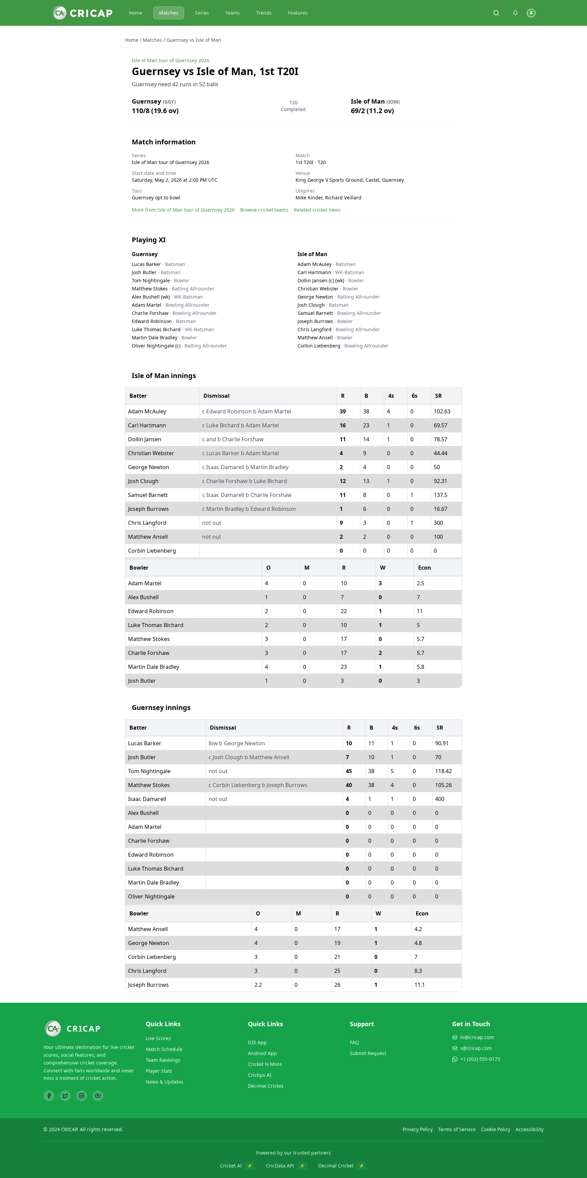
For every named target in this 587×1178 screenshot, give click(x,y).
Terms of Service (457, 1129)
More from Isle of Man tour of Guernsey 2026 (183, 210)
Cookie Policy (495, 1129)
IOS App (257, 1042)
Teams (232, 13)
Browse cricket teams (264, 210)
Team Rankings (163, 1060)
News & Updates (164, 1081)
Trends (264, 13)
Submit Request (368, 1053)
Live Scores (158, 1038)
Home (135, 13)
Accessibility (530, 1129)
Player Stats (159, 1071)
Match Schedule (164, 1049)
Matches (168, 13)
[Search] (496, 12)
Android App (262, 1053)
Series (202, 13)
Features (298, 13)
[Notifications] (515, 12)
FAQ (354, 1042)
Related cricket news (317, 210)
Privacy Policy (418, 1129)
